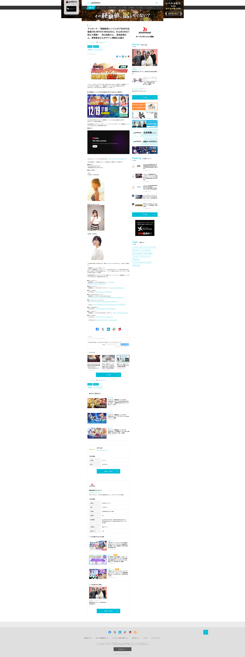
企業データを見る (108, 471)
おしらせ (145, 638)
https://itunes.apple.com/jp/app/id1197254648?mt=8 (104, 301)
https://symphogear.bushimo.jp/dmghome (106, 309)
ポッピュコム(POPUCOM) (137, 253)
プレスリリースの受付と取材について (120, 638)
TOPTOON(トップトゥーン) (138, 250)
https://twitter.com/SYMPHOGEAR (103, 292)
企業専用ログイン (122, 649)
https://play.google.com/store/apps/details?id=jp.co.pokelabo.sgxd (109, 304)
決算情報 (131, 7)
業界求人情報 (112, 7)
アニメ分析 (148, 7)
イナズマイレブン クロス (137, 247)
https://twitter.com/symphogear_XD (117, 159)
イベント (90, 25)
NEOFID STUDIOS (136, 265)
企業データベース (101, 7)
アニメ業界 (139, 7)
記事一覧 (91, 7)
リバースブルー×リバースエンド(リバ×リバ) (141, 256)
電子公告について (136, 638)
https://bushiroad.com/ (94, 492)
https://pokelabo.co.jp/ (102, 450)
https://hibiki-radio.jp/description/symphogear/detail (101, 283)
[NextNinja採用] (144, 228)
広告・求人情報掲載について (102, 638)
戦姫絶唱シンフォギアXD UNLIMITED (95, 49)
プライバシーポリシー (156, 638)
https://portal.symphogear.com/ (116, 288)
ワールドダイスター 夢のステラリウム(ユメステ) (142, 262)
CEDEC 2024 (147, 250)
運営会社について (88, 638)
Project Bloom (136, 259)
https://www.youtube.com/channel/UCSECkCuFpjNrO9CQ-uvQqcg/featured (105, 297)
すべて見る (108, 375)
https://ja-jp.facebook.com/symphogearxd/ (106, 320)
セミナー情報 (122, 7)
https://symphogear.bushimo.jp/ (120, 313)
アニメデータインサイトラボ (149, 247)
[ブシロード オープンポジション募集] (144, 32)
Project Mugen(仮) (148, 253)
